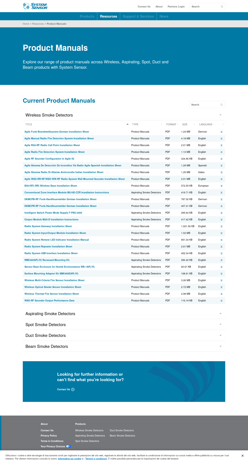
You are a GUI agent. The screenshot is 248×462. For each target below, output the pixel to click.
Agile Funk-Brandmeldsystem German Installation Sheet (56, 131)
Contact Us (144, 6)
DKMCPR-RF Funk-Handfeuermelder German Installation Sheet (60, 206)
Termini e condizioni (96, 458)
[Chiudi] (242, 455)
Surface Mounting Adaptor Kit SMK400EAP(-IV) (51, 273)
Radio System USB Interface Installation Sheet (51, 253)
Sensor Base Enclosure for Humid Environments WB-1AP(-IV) (59, 266)
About (159, 6)
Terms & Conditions (52, 441)
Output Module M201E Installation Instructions (51, 219)
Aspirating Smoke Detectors (90, 435)
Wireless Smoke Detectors (89, 430)
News (164, 16)
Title (28, 124)
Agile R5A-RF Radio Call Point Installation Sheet (52, 145)
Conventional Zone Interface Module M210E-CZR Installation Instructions (66, 192)
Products (87, 16)
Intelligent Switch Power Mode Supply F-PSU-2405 (53, 212)
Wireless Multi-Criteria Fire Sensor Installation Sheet (54, 280)
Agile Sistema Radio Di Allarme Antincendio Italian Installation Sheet (63, 172)
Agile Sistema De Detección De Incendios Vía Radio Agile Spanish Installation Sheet (72, 165)
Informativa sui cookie (69, 458)
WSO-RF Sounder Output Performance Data (49, 300)
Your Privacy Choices (53, 446)
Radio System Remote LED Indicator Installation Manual (56, 239)
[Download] (221, 131)
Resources (108, 16)
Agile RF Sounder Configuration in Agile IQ (49, 158)
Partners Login (176, 6)
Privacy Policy (49, 435)
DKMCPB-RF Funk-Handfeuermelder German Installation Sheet (60, 199)
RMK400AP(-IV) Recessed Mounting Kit (47, 260)
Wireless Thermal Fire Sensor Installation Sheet (51, 293)
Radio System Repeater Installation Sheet (48, 246)
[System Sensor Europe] (35, 6)
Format (171, 124)
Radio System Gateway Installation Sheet (48, 226)
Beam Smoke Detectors (122, 435)
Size (184, 124)
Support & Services (138, 16)
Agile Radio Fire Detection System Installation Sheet (54, 151)
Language (205, 124)
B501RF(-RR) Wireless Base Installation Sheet (50, 185)
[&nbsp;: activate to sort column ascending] (220, 124)
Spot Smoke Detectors (87, 441)
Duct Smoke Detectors (122, 430)
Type (135, 124)
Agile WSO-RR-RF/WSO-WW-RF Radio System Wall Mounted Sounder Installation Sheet (74, 179)
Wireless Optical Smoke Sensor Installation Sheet (52, 287)
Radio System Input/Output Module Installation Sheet (55, 233)
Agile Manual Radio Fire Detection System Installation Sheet (59, 138)
